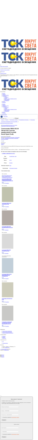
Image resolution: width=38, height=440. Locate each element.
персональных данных (15, 417)
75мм (10, 165)
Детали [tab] (2, 144)
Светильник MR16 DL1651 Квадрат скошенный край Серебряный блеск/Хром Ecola (7, 180)
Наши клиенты (6, 99)
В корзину (7, 278)
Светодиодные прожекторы (7, 331)
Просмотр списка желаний (4, 69)
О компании (4, 106)
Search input (2, 118)
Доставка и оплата (5, 95)
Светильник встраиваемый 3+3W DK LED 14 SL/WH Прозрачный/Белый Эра (7, 323)
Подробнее (7, 183)
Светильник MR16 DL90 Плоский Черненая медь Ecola (7, 227)
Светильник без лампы (13, 168)
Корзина (3, 337)
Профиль (3, 336)
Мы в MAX (6, 116)
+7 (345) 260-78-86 (3, 114)
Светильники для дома (14, 119)
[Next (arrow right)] (1, 396)
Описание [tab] (3, 143)
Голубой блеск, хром (12, 156)
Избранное (4, 338)
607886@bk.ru (7, 347)
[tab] (19, 143)
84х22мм (10, 162)
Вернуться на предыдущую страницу (6, 123)
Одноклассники (5, 343)
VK (3, 341)
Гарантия (3, 94)
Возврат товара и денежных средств (10, 98)
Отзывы (5, 97)
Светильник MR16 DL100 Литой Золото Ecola (6, 204)
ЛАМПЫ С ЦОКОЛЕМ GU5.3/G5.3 (8, 153)
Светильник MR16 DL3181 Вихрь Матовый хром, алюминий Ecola (7, 275)
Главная (2, 119)
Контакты (4, 102)
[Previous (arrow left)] (0, 396)
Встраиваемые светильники (24, 119)
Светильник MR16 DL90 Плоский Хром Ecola (6, 250)
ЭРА (2, 325)
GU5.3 (10, 160)
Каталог (3, 93)
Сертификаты (6, 100)
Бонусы (3, 101)
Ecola (2, 136)
